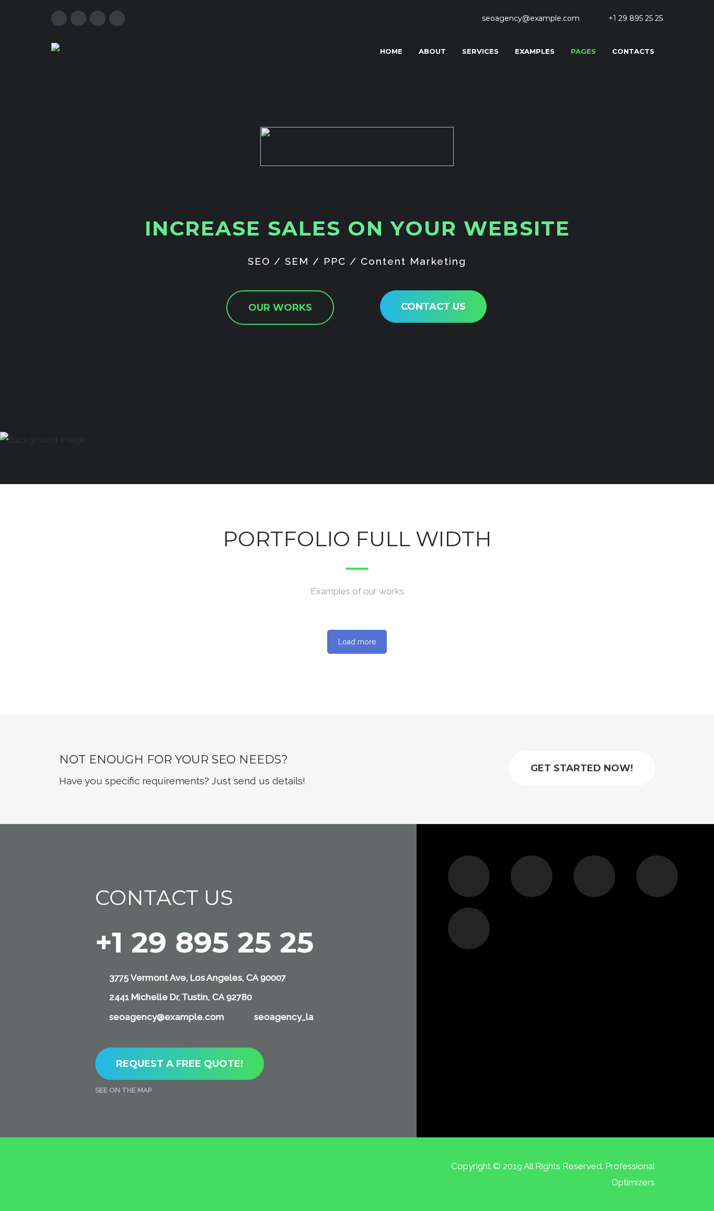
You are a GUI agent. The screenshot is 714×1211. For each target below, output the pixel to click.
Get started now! (582, 768)
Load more (357, 642)
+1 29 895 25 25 (635, 18)
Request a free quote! (179, 1063)
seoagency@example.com (531, 18)
